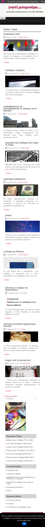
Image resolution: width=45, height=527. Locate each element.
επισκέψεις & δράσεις (15, 70)
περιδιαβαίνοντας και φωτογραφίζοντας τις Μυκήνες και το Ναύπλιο (20, 108)
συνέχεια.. (7, 62)
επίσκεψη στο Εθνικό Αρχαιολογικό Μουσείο (19, 325)
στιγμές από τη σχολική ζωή (18, 360)
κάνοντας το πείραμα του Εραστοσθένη (16, 289)
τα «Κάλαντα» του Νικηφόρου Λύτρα (19, 507)
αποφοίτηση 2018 (11, 34)
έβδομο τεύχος (11, 440)
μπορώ (8, 215)
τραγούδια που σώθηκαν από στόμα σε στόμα (21, 144)
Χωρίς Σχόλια (23, 37)
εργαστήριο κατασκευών (14, 179)
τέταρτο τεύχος (11, 450)
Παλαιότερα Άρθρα (10, 396)
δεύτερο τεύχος (12, 457)
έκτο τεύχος (10, 443)
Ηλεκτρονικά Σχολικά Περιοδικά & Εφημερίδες (23, 1)
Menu (3, 18)
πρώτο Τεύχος (11, 461)
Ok (24, 524)
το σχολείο (10, 503)
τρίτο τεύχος (11, 454)
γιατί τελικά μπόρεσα (14, 500)
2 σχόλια (24, 293)
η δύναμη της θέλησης (13, 251)
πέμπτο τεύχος (11, 447)
